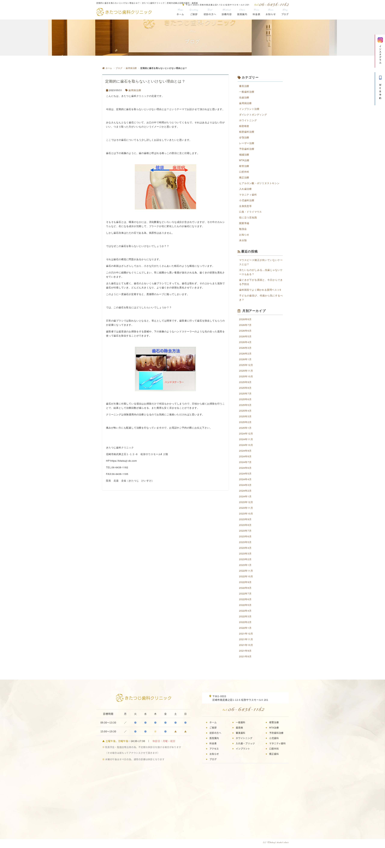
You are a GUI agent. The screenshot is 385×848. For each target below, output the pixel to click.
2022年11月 (246, 570)
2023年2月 (245, 559)
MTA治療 (244, 160)
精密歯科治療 (246, 131)
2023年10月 (246, 513)
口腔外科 (244, 171)
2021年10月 (246, 645)
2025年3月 (245, 416)
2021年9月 (245, 650)
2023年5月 (245, 542)
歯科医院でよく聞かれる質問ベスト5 (260, 289)
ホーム (180, 12)
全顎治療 (244, 137)
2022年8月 (245, 587)
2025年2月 (245, 422)
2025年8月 (245, 387)
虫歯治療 (244, 97)
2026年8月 (245, 319)
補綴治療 (244, 154)
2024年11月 (246, 439)
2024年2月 (245, 490)
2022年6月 (245, 599)
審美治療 (244, 86)
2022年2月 (245, 622)
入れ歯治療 (245, 189)
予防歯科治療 (246, 149)
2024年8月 (245, 456)
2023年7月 (245, 530)
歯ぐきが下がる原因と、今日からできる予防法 (261, 282)
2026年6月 (245, 330)
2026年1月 (245, 359)
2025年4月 (245, 410)
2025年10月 (246, 376)
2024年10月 (246, 445)
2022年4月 (245, 610)
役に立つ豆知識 (248, 217)
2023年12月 (246, 502)
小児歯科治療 (246, 200)
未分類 (243, 240)
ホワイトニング (248, 120)
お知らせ (271, 12)
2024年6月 (245, 467)
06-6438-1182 (246, 709)
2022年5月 (245, 605)
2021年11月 (246, 639)
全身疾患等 (245, 206)
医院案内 (242, 12)
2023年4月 (245, 547)
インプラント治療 (249, 109)
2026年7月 (245, 325)
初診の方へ (210, 12)
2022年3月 (245, 616)
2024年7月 (245, 462)
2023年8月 (245, 525)
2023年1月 (245, 565)
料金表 (256, 12)
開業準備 (244, 223)
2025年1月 (245, 427)
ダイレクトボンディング (253, 114)
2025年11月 (246, 370)
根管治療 (244, 166)
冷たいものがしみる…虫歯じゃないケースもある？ (261, 272)
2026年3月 (245, 347)
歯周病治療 (131, 67)
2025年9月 (245, 382)
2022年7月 (245, 593)
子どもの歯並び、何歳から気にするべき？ (261, 297)
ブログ (285, 12)
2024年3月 (245, 485)
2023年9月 (245, 519)
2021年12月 (246, 633)
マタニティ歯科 (248, 194)
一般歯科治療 (246, 91)
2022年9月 (245, 582)
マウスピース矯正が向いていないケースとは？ (261, 262)
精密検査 (244, 126)
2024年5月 (245, 473)
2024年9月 (245, 450)
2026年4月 (245, 342)
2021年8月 (245, 656)
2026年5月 (245, 336)
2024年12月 (246, 433)
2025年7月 (245, 393)
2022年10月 (246, 576)
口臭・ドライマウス (250, 211)
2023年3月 (245, 553)
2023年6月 (245, 536)
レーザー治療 (246, 143)
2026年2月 (245, 353)
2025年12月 (246, 365)
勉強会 (243, 229)
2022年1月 (245, 627)
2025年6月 (245, 399)
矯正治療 (244, 177)
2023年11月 (246, 507)
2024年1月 (245, 496)
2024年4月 (245, 479)
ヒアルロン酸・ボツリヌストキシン (259, 183)
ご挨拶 (193, 12)
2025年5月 (245, 405)
